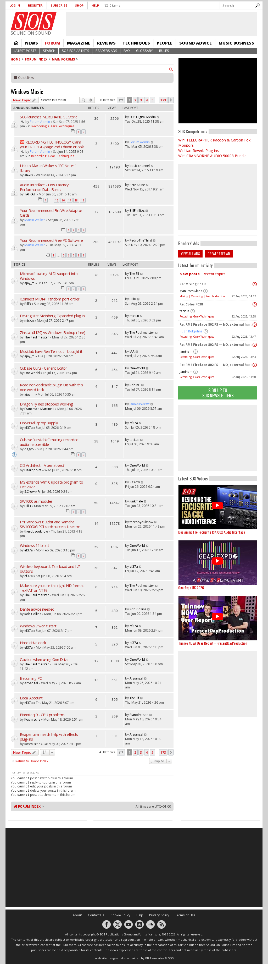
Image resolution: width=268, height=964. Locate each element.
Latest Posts (25, 50)
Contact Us (96, 915)
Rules (164, 50)
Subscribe (59, 5)
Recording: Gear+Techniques (197, 316)
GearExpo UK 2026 (191, 587)
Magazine (78, 43)
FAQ (127, 50)
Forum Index (36, 59)
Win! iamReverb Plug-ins (198, 150)
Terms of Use (185, 915)
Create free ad (219, 253)
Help (95, 5)
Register (35, 5)
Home (16, 43)
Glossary (144, 50)
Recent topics (214, 273)
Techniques (136, 43)
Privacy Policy (159, 915)
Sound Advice (195, 43)
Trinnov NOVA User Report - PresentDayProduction (212, 643)
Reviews (106, 43)
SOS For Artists (75, 50)
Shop (79, 5)
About (77, 915)
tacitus (184, 311)
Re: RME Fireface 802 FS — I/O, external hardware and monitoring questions (216, 324)
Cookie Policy (120, 915)
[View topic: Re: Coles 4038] (254, 304)
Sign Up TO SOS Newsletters (217, 393)
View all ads (190, 253)
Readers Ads (106, 50)
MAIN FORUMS (63, 59)
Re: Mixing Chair (193, 284)
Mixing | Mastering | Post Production (202, 296)
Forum (52, 43)
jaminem (186, 351)
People (164, 43)
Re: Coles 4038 (191, 304)
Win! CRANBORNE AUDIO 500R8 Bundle (212, 155)
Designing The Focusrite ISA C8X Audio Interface (211, 532)
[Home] (34, 21)
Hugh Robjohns (191, 331)
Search (49, 50)
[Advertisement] (217, 437)
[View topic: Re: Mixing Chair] (254, 284)
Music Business (236, 43)
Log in (14, 5)
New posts (190, 273)
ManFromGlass (191, 291)
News (31, 43)
